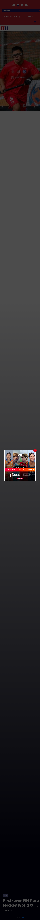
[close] (35, 450)
